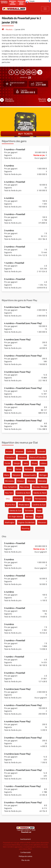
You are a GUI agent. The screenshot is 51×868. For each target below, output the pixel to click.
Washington (9, 522)
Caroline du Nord (23, 492)
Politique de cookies (25, 856)
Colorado (41, 451)
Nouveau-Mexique (40, 486)
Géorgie (17, 463)
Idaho (26, 463)
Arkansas (19, 451)
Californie (31, 451)
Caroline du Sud (39, 504)
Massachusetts (30, 475)
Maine (6, 475)
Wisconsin (42, 522)
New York (9, 492)
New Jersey (24, 486)
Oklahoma (18, 498)
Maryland (16, 475)
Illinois (34, 463)
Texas (39, 510)
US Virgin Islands (15, 516)
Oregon (28, 498)
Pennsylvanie (40, 498)
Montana (31, 481)
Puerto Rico (10, 504)
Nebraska (42, 481)
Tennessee (29, 510)
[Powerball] (3, 29)
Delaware (22, 457)
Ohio (8, 498)
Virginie (39, 516)
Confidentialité (25, 852)
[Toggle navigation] (45, 8)
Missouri (20, 481)
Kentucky (28, 469)
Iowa (10, 469)
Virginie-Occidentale (26, 522)
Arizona (9, 451)
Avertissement (25, 839)
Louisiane (40, 469)
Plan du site (25, 860)
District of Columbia (38, 457)
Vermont (29, 516)
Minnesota (9, 481)
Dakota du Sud (15, 510)
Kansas (18, 469)
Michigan (43, 475)
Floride (7, 463)
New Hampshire (10, 486)
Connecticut (10, 457)
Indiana (43, 463)
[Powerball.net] (14, 9)
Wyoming (25, 528)
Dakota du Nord (39, 492)
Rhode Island (24, 504)
